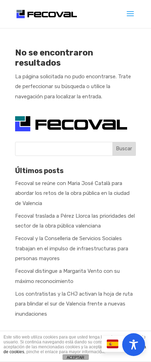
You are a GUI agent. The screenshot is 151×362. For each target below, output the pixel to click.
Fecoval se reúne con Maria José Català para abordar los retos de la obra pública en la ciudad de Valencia (72, 193)
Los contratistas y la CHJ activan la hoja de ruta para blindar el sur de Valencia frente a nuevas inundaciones (74, 304)
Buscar (124, 149)
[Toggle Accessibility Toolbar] (134, 345)
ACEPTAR (75, 357)
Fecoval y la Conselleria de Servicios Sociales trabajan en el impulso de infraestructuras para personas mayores (71, 248)
